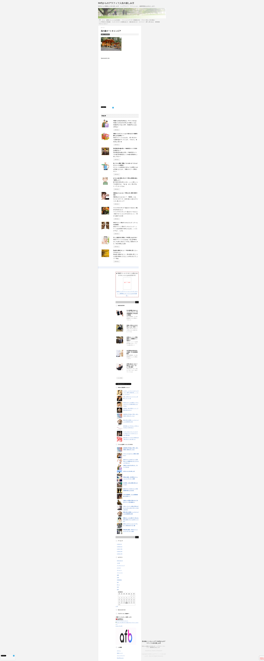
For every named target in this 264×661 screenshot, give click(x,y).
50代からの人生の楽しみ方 (129, 471)
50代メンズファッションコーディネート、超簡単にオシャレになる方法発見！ (127, 293)
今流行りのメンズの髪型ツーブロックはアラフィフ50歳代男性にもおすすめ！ (131, 404)
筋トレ (118, 584)
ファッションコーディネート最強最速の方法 (131, 20)
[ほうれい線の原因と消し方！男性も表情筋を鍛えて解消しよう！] (105, 184)
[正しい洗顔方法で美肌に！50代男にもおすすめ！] (105, 243)
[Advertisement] (112, 71)
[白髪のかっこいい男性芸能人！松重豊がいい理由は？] (119, 342)
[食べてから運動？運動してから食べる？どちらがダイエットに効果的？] (105, 169)
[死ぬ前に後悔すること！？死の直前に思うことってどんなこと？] (105, 256)
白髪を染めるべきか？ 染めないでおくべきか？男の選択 (132, 365)
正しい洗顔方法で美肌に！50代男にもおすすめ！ (125, 237)
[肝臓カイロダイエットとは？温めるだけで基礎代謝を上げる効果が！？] (105, 139)
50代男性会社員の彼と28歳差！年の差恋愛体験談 (132, 352)
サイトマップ (141, 21)
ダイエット (119, 570)
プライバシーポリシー (103, 23)
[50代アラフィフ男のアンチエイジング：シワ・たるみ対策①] (105, 228)
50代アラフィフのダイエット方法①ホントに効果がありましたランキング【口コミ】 (131, 461)
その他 (118, 563)
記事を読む (117, 129)
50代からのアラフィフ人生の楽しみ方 (116, 3)
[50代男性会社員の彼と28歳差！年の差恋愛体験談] (119, 356)
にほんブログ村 (119, 626)
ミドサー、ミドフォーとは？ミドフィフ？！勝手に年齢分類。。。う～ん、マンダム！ (131, 392)
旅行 (118, 582)
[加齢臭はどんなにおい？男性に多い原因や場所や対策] (105, 199)
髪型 (118, 589)
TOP (100, 19)
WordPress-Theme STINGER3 (153, 650)
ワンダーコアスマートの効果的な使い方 (120, 21)
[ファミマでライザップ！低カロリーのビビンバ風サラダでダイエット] (105, 213)
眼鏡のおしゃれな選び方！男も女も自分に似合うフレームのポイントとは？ (131, 519)
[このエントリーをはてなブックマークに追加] (113, 107)
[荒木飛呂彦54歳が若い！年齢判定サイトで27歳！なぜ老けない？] (105, 154)
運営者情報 (157, 21)
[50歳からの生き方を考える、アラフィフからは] (105, 126)
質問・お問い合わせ (150, 21)
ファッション (120, 572)
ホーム (103, 20)
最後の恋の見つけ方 (133, 21)
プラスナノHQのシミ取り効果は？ (148, 20)
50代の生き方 (120, 560)
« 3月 (117, 606)
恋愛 (118, 577)
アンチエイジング (121, 565)
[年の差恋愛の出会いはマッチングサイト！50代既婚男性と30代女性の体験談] (119, 316)
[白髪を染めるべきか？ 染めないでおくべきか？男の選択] (119, 369)
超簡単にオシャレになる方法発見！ (113, 20)
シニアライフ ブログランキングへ (122, 620)
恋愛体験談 (119, 579)
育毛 (118, 587)
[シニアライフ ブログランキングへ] (119, 619)
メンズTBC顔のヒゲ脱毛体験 (104, 21)
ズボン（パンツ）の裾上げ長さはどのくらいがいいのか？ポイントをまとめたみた (131, 508)
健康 (118, 575)
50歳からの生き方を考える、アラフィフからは (124, 120)
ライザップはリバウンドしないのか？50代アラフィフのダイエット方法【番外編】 (130, 433)
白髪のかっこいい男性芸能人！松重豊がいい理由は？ (132, 339)
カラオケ (119, 567)
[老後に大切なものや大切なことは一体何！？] (119, 330)
